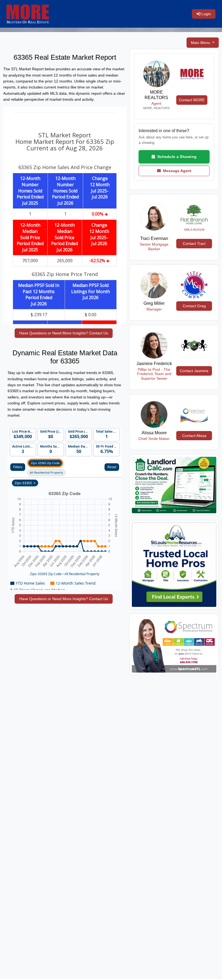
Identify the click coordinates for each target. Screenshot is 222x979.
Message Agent (176, 171)
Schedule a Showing (176, 156)
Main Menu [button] (201, 42)
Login (205, 14)
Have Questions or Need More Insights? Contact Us (63, 333)
